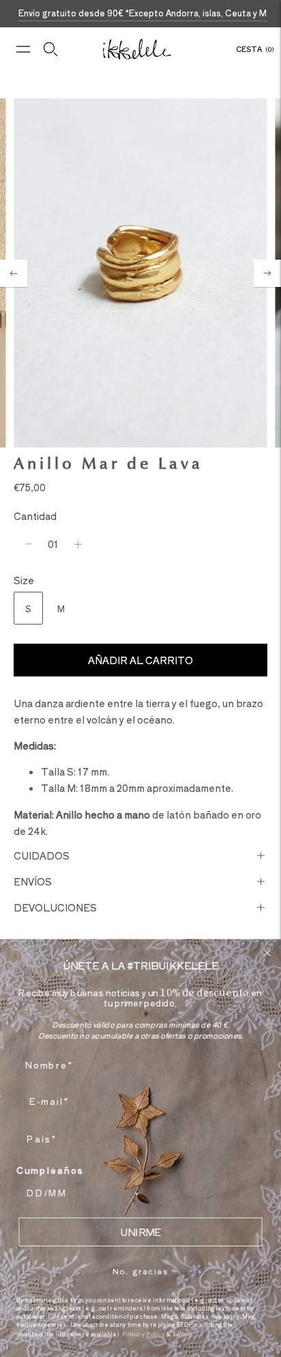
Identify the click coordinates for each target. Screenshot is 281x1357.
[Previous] (13, 273)
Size (24, 580)
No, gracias (140, 1270)
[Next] (267, 273)
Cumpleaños (50, 1170)
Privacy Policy (143, 1334)
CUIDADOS (42, 855)
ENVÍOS (33, 881)
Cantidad (35, 516)
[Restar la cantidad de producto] (28, 544)
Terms (182, 1334)
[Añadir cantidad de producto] (78, 544)
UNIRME (140, 1231)
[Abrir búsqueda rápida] (50, 49)
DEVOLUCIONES (55, 907)
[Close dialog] (267, 953)
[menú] (23, 49)
